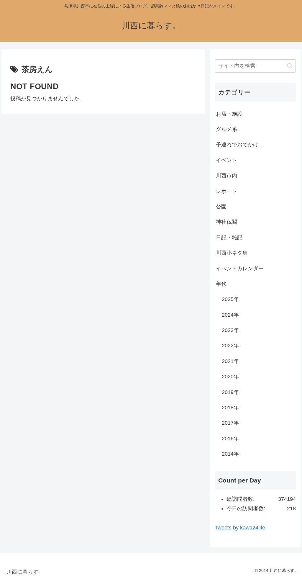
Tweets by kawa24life (240, 528)
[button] (290, 65)
